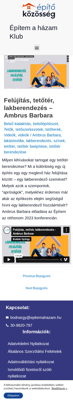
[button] (37, 47)
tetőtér (9, 146)
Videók (10, 135)
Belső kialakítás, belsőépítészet (31, 124)
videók (23, 135)
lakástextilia (14, 141)
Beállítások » (59, 388)
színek (59, 141)
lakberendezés (38, 141)
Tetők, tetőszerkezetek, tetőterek (32, 129)
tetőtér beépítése (32, 146)
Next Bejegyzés (36, 288)
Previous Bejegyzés (36, 276)
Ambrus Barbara (46, 135)
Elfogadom (13, 395)
